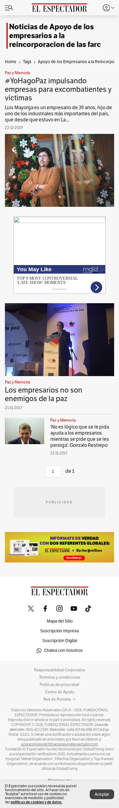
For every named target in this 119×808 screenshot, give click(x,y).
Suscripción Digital (59, 640)
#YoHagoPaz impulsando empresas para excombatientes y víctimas (58, 89)
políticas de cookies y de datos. (36, 802)
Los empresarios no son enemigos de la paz (43, 394)
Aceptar (102, 794)
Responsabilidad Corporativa (59, 670)
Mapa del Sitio (60, 621)
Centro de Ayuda (59, 692)
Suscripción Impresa (59, 631)
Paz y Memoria (17, 72)
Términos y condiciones (59, 677)
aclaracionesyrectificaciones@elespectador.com (59, 744)
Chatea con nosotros (63, 650)
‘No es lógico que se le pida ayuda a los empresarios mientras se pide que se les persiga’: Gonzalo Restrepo (79, 436)
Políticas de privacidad (59, 685)
